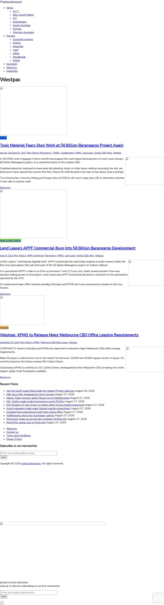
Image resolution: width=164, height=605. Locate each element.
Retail (16, 60)
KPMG (78, 152)
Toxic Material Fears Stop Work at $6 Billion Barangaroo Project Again (61, 145)
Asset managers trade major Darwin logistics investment (38, 408)
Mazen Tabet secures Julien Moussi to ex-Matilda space (38, 398)
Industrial (18, 46)
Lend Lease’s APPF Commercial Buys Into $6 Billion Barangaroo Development (67, 248)
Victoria (17, 29)
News (9, 8)
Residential (19, 57)
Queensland (19, 22)
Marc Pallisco (33, 152)
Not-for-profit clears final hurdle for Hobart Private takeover (40, 391)
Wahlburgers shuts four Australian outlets (30, 415)
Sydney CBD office (103, 152)
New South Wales (23, 15)
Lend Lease (87, 152)
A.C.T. (16, 11)
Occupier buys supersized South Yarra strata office (34, 412)
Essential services (23, 39)
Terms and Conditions (18, 435)
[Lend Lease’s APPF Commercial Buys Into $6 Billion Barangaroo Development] (33, 237)
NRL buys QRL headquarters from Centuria (30, 394)
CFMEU (56, 152)
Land (15, 50)
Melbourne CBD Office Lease (54, 342)
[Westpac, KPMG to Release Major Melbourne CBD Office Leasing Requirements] (22, 324)
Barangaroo (46, 152)
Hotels (17, 43)
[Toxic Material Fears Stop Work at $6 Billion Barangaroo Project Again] (33, 134)
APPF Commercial (35, 255)
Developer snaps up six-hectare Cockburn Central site (36, 419)
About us (11, 67)
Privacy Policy (14, 439)
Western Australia (23, 32)
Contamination (67, 152)
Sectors (10, 36)
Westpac (117, 152)
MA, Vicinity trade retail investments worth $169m (35, 401)
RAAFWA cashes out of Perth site (26, 422)
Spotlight (11, 64)
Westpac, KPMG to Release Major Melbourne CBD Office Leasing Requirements (69, 334)
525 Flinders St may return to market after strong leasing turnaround (45, 405)
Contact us (12, 432)
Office (16, 53)
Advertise (12, 71)
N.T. (15, 18)
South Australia (21, 25)
